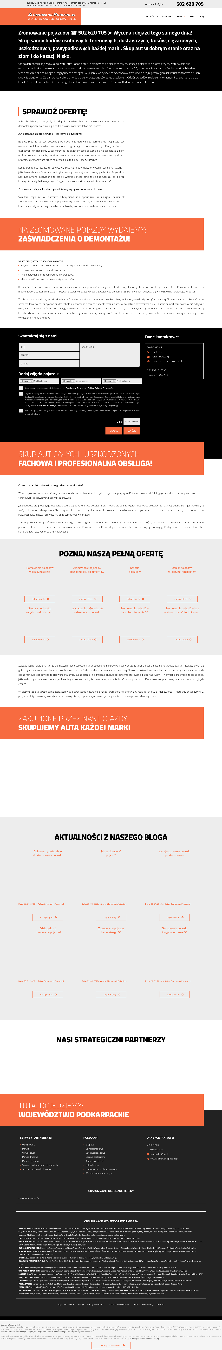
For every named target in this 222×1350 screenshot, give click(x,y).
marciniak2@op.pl (156, 4)
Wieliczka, (112, 1228)
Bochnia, (133, 1228)
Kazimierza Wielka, (89, 1277)
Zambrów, (64, 1287)
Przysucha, (134, 1290)
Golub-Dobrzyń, (171, 1261)
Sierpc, (94, 1290)
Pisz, (118, 1270)
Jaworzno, (35, 1235)
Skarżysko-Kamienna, (125, 1277)
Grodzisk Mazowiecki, (111, 1293)
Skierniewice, (63, 1274)
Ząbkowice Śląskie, (95, 1251)
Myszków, (81, 1231)
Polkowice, (139, 1251)
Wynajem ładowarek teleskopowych (40, 1165)
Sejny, (38, 1287)
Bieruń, (46, 1231)
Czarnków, (97, 1241)
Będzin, (140, 1231)
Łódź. (201, 1274)
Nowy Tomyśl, (128, 1241)
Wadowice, (104, 1228)
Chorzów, (42, 1235)
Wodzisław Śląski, (105, 1231)
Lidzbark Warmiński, (77, 1270)
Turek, (189, 1241)
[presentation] (194, 778)
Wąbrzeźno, (145, 1261)
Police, (150, 1248)
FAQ (202, 16)
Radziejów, (114, 1261)
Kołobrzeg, (109, 1248)
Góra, (150, 1251)
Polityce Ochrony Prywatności (50, 405)
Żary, (37, 1238)
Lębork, (119, 1267)
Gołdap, (113, 1270)
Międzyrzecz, (118, 1238)
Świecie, (49, 1261)
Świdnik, (78, 1280)
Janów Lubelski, (69, 1280)
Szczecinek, (83, 1248)
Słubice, (110, 1238)
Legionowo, (152, 1293)
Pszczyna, (68, 1231)
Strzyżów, (78, 1284)
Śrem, (42, 1241)
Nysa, (93, 1257)
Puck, (139, 1267)
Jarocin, (79, 1244)
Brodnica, (188, 1261)
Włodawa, (157, 1280)
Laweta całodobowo (95, 1153)
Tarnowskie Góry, (156, 1231)
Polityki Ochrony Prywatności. (101, 388)
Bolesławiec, (39, 1254)
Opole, (43, 1257)
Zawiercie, (52, 1231)
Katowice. (122, 1235)
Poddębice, (105, 1274)
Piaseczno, (80, 1293)
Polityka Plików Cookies (119, 1304)
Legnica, (161, 1251)
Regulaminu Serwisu (75, 388)
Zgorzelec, (175, 1251)
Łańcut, (99, 1284)
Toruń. (21, 1264)
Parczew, (177, 1280)
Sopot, (56, 1267)
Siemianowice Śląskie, (175, 1231)
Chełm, (144, 1280)
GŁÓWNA (153, 16)
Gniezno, (25, 1244)
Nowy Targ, (141, 1228)
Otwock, (130, 1293)
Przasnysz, (173, 1290)
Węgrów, (56, 1290)
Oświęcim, (164, 1228)
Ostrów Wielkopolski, (54, 1244)
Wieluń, (91, 1274)
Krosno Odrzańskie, (69, 1238)
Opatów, (70, 1277)
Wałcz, (97, 1248)
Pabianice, (195, 1274)
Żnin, (69, 1261)
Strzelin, (66, 1251)
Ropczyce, (93, 1284)
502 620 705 (190, 3)
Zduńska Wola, (73, 1274)
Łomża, (97, 1287)
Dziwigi (25, 1149)
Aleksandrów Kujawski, (132, 1261)
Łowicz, (43, 1274)
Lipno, (121, 1261)
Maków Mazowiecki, (26, 1293)
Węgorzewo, (105, 1270)
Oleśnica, (78, 1251)
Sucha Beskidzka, (78, 1228)
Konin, (200, 1241)
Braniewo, (178, 1270)
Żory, (165, 1231)
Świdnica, (105, 1251)
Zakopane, (120, 1228)
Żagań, (42, 1238)
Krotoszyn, (66, 1244)
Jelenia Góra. (49, 1254)
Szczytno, (44, 1270)
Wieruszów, (83, 1274)
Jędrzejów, (78, 1277)
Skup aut (90, 1145)
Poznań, (36, 1241)
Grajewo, (49, 1287)
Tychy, (63, 1235)
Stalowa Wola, (47, 1284)
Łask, (118, 1274)
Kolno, (102, 1287)
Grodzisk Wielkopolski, (164, 1241)
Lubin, (145, 1251)
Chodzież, (105, 1241)
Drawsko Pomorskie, (56, 1248)
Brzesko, (97, 1228)
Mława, (56, 1293)
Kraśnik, (60, 1280)
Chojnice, (50, 1267)
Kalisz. (84, 1244)
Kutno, (55, 1274)
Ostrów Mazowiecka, (185, 1290)
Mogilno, (89, 1261)
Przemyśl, (124, 1284)
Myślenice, (89, 1228)
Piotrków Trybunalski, (170, 1274)
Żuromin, (37, 1293)
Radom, (126, 1290)
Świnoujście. (191, 1248)
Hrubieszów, (136, 1280)
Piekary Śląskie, (130, 1231)
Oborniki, (71, 1241)
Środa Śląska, (58, 1251)
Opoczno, (149, 1274)
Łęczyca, (50, 1274)
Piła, (91, 1241)
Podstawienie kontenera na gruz (101, 1169)
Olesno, (49, 1257)
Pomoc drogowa (30, 1157)
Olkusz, (148, 1228)
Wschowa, (31, 1238)
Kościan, (152, 1241)
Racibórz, (146, 1231)
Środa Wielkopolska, (51, 1241)
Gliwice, (88, 1231)
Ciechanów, (63, 1293)
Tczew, (79, 1267)
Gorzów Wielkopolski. (132, 1238)
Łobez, (103, 1248)
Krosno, (156, 1284)
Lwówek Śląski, (185, 1251)
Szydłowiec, (119, 1290)
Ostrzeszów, (41, 1244)
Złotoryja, (168, 1251)
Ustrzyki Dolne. (177, 1284)
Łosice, (81, 1290)
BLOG (192, 16)
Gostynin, (105, 1290)
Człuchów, (43, 1267)
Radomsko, (142, 1274)
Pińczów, (64, 1277)
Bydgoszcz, (196, 1261)
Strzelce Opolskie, (34, 1257)
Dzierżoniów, (121, 1251)
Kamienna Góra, (24, 1254)
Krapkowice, (56, 1257)
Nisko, (54, 1284)
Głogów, (155, 1251)
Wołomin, (123, 1293)
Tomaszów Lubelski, (115, 1280)
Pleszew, (33, 1244)
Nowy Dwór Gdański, (149, 1267)
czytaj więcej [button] (46, 917)
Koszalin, (130, 1248)
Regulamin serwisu (65, 1304)
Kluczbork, (65, 1257)
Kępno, (73, 1244)
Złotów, (78, 1241)
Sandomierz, (55, 1277)
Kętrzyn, (88, 1270)
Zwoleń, (112, 1290)
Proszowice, (36, 1228)
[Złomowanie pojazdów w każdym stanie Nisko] (39, 585)
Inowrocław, (97, 1261)
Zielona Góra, (81, 1238)
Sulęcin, (89, 1238)
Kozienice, (147, 1290)
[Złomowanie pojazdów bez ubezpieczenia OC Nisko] (134, 626)
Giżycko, (129, 1270)
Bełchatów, (158, 1274)
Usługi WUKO (28, 1145)
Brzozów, (166, 1284)
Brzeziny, (182, 1274)
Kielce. (161, 1277)
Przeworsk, (116, 1284)
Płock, (99, 1290)
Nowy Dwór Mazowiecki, (93, 1293)
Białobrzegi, (155, 1290)
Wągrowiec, (85, 1241)
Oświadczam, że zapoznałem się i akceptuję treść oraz (69, 388)
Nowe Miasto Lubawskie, (160, 1270)
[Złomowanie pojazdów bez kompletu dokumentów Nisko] (87, 585)
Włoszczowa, (39, 1277)
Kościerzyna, (34, 1267)
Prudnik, (87, 1257)
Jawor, (33, 1254)
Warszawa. (161, 1293)
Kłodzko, (113, 1251)
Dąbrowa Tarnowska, (56, 1228)
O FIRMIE (166, 16)
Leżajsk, (66, 1284)
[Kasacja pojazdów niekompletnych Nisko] (134, 585)
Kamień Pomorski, (159, 1248)
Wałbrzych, (130, 1251)
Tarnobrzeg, (37, 1284)
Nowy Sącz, (172, 1228)
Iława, (172, 1270)
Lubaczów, (132, 1284)
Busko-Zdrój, (101, 1277)
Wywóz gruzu (28, 1153)
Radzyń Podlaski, (167, 1280)
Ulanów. (36, 1198)
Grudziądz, (160, 1261)
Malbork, (100, 1267)
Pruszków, (72, 1293)
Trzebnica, (49, 1251)
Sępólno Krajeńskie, (59, 1261)
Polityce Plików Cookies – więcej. (145, 1338)
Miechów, (44, 1228)
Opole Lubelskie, (45, 1280)
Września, (183, 1241)
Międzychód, (138, 1241)
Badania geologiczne (95, 1157)
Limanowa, (68, 1228)
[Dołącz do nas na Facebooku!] (18, 4)
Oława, (72, 1251)
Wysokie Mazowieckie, (76, 1287)
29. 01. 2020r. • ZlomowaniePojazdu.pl (41, 904)
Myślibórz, (68, 1248)
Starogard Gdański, (89, 1267)
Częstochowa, (106, 1235)
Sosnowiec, (97, 1235)
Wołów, (42, 1251)
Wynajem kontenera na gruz (99, 1173)
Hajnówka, (109, 1287)
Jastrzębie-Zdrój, (25, 1235)
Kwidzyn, (107, 1267)
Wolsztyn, (113, 1241)
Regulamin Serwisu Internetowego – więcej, (56, 1332)
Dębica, (71, 1284)
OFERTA (179, 16)
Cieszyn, (95, 1231)
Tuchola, (43, 1261)
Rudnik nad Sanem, (26, 1198)
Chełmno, (181, 1261)
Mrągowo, (65, 1270)
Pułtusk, (44, 1293)
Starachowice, (112, 1277)
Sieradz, (97, 1274)
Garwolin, (87, 1290)
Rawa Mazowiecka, (34, 1274)
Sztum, (74, 1267)
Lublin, (90, 1280)
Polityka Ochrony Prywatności (91, 1304)
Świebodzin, (49, 1238)
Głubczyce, (107, 1257)
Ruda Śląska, (76, 1235)
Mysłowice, (188, 1231)
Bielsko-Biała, (31, 1231)
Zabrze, (90, 1235)
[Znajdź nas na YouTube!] (23, 4)
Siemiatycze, (89, 1287)
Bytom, (84, 1235)
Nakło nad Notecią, (78, 1261)
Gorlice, (127, 1228)
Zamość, (104, 1280)
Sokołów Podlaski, (66, 1290)
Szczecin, (137, 1248)
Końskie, (156, 1277)
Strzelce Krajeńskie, (100, 1238)
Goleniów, (183, 1248)
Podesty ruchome (31, 1161)
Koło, (20, 1244)
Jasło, (161, 1284)
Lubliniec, (60, 1231)
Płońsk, (50, 1293)
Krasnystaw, (127, 1280)
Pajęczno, (112, 1274)
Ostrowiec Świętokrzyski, (142, 1277)
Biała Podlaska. (186, 1280)
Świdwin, (91, 1248)
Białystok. (135, 1287)
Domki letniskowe (94, 1149)
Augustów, (56, 1287)
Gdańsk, (68, 1267)
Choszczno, (44, 1248)
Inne (136, 1304)
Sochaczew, (43, 1290)
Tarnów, (180, 1228)
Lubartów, (97, 1280)
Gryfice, (176, 1248)
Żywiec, (74, 1231)
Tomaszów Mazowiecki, (129, 1274)
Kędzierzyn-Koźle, (77, 1257)
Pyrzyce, (76, 1248)
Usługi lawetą (92, 1165)
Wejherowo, (132, 1267)
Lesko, (145, 1284)
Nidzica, (59, 1270)
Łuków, (54, 1280)
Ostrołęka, (197, 1290)
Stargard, (145, 1248)
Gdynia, (62, 1267)
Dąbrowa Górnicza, (53, 1235)
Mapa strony (147, 1304)
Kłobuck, (40, 1231)
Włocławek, (106, 1261)
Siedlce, (76, 1290)
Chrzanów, (156, 1228)
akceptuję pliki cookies (110, 1345)
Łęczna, (85, 1280)
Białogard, (117, 1248)
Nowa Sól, (57, 1238)
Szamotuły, (63, 1241)
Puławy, (36, 1280)
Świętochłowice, (118, 1231)
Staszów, (47, 1277)
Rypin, (153, 1261)
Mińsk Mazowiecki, (140, 1293)
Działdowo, (140, 1270)
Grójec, (50, 1290)
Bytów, (125, 1267)
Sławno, (124, 1248)
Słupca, (194, 1241)
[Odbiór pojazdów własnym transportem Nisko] (182, 585)
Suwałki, (32, 1287)
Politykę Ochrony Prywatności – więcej (17, 1332)
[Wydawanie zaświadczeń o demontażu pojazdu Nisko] (87, 626)
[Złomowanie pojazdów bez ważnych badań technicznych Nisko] (182, 626)
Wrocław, (36, 1251)
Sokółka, (128, 1287)
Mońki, (43, 1287)
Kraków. (186, 1228)
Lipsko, (140, 1290)
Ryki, (31, 1280)
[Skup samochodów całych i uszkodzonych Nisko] (39, 626)
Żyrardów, (35, 1290)
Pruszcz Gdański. (170, 1267)
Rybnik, (69, 1235)
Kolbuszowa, (107, 1284)
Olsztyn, (52, 1270)
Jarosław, (140, 1284)
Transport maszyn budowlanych (37, 1169)
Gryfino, (170, 1248)
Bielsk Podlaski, (119, 1287)
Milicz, (84, 1251)
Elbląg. (184, 1270)
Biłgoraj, (150, 1280)
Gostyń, (176, 1241)
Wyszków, (164, 1290)
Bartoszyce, (96, 1270)
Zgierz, (188, 1274)
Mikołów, (115, 1235)
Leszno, (146, 1241)
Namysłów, (99, 1257)
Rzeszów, (85, 1284)
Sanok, (150, 1284)
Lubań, (193, 1251)
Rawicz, (120, 1241)
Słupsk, (113, 1267)
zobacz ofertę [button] (38, 599)
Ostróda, (147, 1270)
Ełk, (134, 1270)
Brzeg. (114, 1257)
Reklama (161, 1304)
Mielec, (59, 1284)
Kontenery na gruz (95, 1161)
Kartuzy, (160, 1267)
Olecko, (123, 1270)
